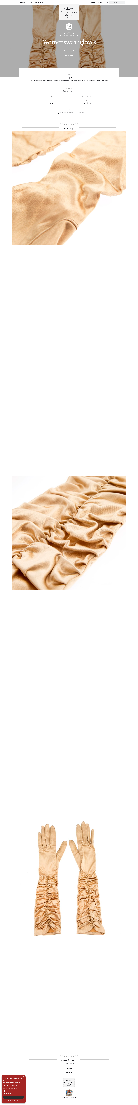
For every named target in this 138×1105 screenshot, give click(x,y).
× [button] (23, 1077)
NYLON (51, 103)
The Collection (25, 2)
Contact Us (102, 2)
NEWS (93, 2)
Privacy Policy (75, 1101)
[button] (69, 26)
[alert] (14, 1089)
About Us (38, 2)
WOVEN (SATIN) (87, 103)
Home (14, 2)
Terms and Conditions (65, 1101)
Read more (14, 1085)
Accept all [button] (14, 1097)
